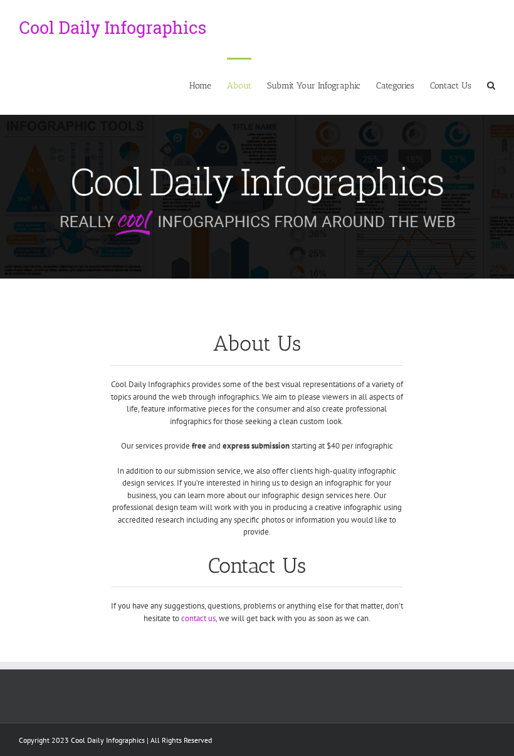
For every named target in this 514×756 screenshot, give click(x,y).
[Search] (491, 85)
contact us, (198, 618)
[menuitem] (208, 85)
